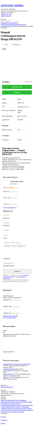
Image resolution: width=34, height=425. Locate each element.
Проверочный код (8, 265)
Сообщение (6, 258)
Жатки (3, 400)
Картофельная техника (12, 400)
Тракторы (21, 412)
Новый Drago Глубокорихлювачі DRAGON (16, 364)
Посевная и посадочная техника (11, 403)
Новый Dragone (8, 374)
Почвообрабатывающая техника (11, 405)
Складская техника (27, 405)
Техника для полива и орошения (23, 410)
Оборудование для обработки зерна (21, 402)
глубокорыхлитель (23, 107)
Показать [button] (15, 191)
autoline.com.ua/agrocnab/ (10, 316)
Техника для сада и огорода (9, 412)
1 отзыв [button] (17, 187)
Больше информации (9, 207)
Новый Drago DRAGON (11, 369)
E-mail (5, 238)
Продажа (3, 387)
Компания (6, 225)
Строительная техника (8, 407)
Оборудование (5, 402)
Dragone (5, 377)
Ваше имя (6, 218)
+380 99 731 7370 (6, 14)
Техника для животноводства (17, 408)
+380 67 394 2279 (6, 16)
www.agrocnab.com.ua (9, 317)
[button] (17, 345)
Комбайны (23, 400)
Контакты (10, 387)
